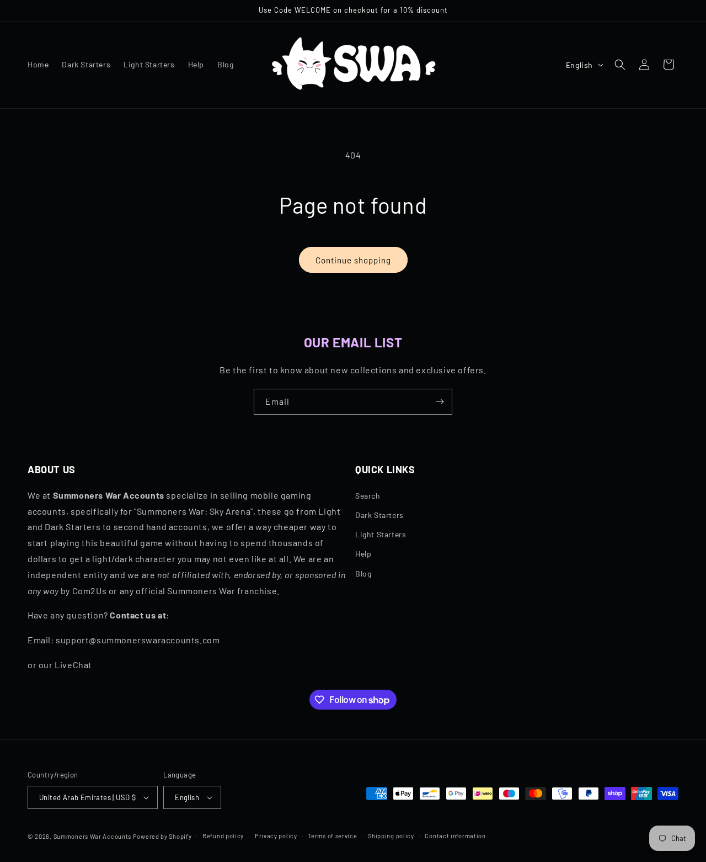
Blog (363, 573)
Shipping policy (391, 835)
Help (363, 553)
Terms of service (332, 835)
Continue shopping (353, 260)
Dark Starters (379, 515)
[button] (620, 64)
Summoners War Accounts (92, 836)
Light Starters (380, 534)
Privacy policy (276, 835)
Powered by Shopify (162, 836)
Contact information (455, 835)
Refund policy (223, 835)
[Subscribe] (439, 402)
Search (368, 495)
